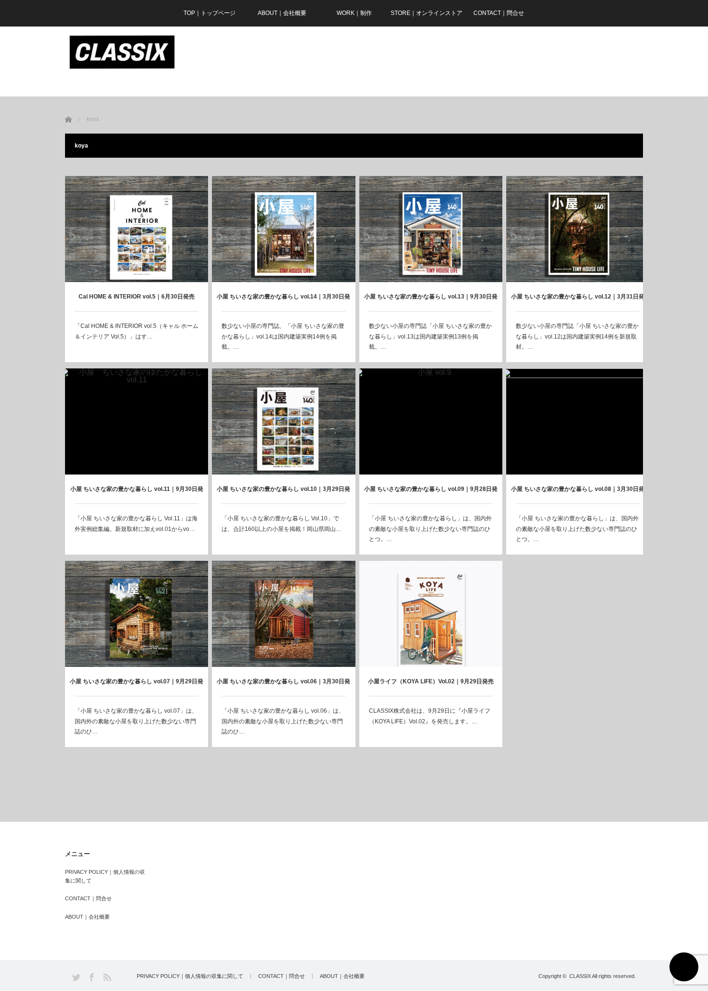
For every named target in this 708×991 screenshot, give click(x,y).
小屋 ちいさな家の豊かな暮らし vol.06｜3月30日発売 (283, 687)
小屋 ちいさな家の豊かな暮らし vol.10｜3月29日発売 (283, 494)
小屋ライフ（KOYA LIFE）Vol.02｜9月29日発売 (431, 681)
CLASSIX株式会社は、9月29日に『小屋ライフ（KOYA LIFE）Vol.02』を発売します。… (429, 716)
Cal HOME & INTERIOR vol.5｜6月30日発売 (137, 296)
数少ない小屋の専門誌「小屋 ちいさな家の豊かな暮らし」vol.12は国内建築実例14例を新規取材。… (577, 336)
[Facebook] (92, 977)
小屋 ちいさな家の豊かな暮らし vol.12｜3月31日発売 (577, 302)
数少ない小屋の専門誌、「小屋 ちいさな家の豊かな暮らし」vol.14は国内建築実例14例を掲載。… (283, 336)
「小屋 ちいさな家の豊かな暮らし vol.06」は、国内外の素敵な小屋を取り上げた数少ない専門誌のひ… (283, 721)
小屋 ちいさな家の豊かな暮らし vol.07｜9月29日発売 (136, 687)
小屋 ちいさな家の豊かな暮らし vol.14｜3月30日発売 (283, 302)
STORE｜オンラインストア (426, 13)
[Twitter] (76, 977)
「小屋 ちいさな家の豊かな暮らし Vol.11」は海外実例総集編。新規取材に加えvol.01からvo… (136, 523)
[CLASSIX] (121, 52)
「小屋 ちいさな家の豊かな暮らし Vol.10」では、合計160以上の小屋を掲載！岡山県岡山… (281, 523)
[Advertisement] (467, 61)
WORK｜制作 (354, 13)
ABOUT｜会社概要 (282, 13)
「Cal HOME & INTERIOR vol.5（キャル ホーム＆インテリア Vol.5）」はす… (136, 331)
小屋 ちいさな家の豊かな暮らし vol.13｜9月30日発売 (431, 302)
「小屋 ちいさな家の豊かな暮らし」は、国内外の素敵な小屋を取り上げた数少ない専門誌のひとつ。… (430, 529)
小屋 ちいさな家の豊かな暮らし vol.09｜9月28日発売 (431, 494)
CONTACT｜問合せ (498, 13)
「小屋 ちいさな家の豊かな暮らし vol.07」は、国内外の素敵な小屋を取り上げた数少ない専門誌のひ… (136, 721)
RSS (107, 977)
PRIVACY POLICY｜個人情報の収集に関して (105, 876)
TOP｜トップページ (210, 13)
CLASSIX (580, 976)
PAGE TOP (683, 966)
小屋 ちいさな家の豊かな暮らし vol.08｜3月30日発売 (577, 494)
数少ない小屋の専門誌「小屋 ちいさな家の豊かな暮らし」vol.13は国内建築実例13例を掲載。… (430, 336)
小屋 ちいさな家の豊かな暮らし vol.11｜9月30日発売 (136, 494)
